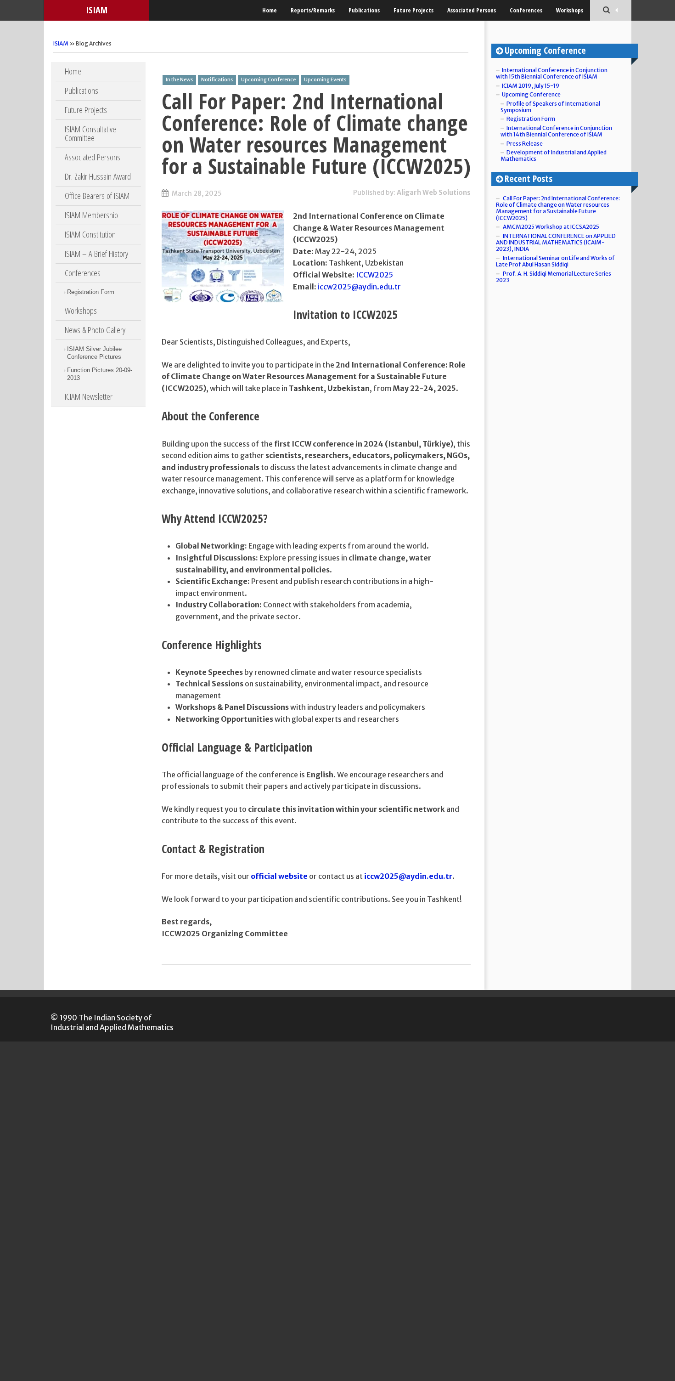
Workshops (569, 10)
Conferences (526, 10)
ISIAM (96, 10)
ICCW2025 (374, 274)
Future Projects (413, 10)
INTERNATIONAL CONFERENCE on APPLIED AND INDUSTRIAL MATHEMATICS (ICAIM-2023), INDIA (556, 242)
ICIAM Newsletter (88, 396)
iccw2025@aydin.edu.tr (359, 286)
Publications (364, 10)
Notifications (217, 79)
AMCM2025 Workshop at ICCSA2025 (551, 226)
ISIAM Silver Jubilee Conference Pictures (94, 352)
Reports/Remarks (313, 10)
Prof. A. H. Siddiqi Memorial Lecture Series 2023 (553, 276)
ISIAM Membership (91, 215)
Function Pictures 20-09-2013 (99, 374)
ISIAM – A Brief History (96, 254)
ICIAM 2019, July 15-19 (530, 85)
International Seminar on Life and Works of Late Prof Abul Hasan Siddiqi (555, 261)
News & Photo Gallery (95, 330)
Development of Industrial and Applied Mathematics (554, 155)
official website (279, 876)
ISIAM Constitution (90, 234)
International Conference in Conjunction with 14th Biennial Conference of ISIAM (556, 131)
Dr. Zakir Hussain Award (98, 176)
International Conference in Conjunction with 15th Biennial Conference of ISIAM (552, 73)
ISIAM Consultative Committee (90, 133)
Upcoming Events (325, 79)
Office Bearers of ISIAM (97, 196)
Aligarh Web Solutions (434, 192)
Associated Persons (471, 10)
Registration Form (90, 292)
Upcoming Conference (268, 79)
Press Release (524, 143)
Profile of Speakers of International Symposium (550, 106)
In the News (179, 79)
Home (269, 10)
